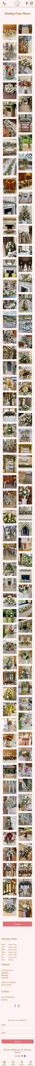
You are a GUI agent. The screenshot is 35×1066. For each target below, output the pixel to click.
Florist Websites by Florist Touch (17, 1050)
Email (3, 1033)
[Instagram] (31, 3)
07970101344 (9, 997)
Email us (4, 999)
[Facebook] (27, 3)
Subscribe (17, 1041)
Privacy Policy (6, 984)
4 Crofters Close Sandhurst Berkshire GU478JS (7, 974)
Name (3, 1025)
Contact (17, 924)
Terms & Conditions (8, 982)
